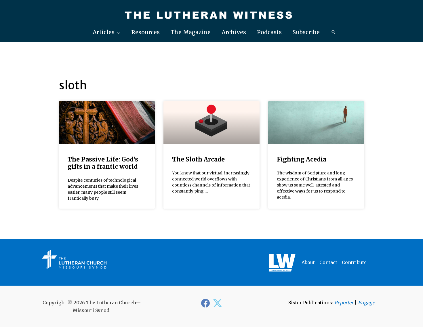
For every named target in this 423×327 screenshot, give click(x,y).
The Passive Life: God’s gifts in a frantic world (103, 162)
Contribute (354, 262)
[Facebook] (205, 303)
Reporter (343, 302)
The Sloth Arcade (198, 159)
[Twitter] (217, 303)
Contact (328, 262)
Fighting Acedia (301, 159)
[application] (117, 32)
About (308, 262)
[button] (106, 32)
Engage (366, 302)
